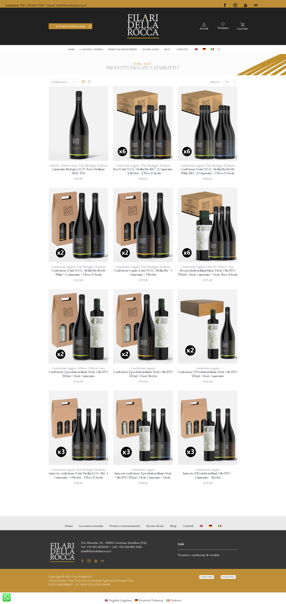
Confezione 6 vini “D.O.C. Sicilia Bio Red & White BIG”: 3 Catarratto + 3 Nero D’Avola (208, 171)
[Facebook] (225, 5)
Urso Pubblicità (82, 576)
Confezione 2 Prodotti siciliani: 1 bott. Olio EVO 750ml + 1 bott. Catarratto (207, 374)
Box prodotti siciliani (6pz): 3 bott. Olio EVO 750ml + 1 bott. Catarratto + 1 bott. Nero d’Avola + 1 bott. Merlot (207, 275)
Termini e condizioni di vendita (198, 555)
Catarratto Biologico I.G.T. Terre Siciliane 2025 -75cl (78, 171)
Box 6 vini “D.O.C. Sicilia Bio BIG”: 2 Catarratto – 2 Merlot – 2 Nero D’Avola (143, 171)
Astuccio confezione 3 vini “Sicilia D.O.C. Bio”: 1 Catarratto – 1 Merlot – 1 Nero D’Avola (78, 476)
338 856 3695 (133, 547)
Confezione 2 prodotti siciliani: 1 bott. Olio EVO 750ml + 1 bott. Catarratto (78, 374)
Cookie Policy (207, 577)
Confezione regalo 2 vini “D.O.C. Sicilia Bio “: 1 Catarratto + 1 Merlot (143, 273)
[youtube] (245, 5)
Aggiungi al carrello (80, 155)
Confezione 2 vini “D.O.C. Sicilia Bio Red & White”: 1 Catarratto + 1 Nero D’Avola (78, 273)
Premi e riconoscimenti (122, 49)
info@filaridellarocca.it (71, 5)
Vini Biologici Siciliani (93, 165)
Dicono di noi (150, 49)
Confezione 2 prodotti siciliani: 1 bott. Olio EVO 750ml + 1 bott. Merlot (143, 374)
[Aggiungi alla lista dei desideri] (101, 155)
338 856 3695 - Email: (41, 5)
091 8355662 (100, 547)
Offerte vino (69, 165)
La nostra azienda (91, 49)
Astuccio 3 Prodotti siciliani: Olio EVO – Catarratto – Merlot (208, 476)
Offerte (54, 165)
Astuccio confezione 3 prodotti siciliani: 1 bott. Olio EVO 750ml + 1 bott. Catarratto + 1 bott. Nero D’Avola (143, 478)
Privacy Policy (228, 577)
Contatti (182, 49)
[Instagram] (235, 5)
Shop (167, 49)
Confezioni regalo (127, 165)
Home (71, 49)
